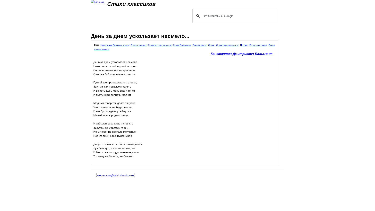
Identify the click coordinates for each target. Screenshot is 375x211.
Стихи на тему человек (159, 45)
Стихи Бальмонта (182, 45)
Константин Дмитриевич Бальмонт (241, 54)
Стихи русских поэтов (227, 45)
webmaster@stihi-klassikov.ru (115, 175)
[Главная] (97, 2)
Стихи (211, 45)
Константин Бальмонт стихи (115, 45)
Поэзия (243, 45)
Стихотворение (138, 45)
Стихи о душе (199, 45)
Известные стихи (258, 45)
